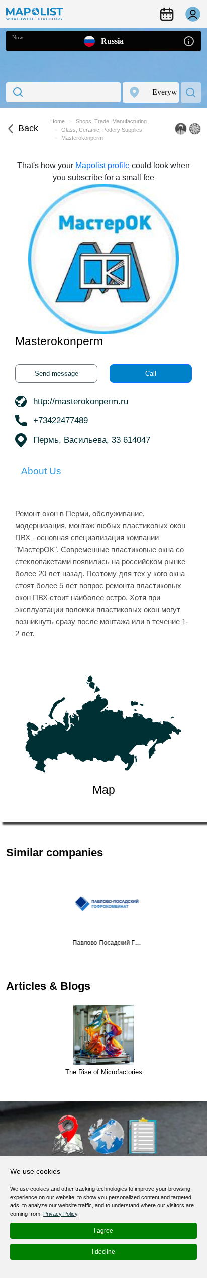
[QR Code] (195, 129)
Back (28, 128)
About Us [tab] (41, 471)
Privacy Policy (60, 1214)
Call (150, 373)
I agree (103, 1230)
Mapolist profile (102, 165)
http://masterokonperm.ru (80, 401)
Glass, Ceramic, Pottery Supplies (101, 130)
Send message (56, 373)
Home (57, 121)
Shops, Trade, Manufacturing (111, 121)
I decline (103, 1251)
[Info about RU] (189, 40)
